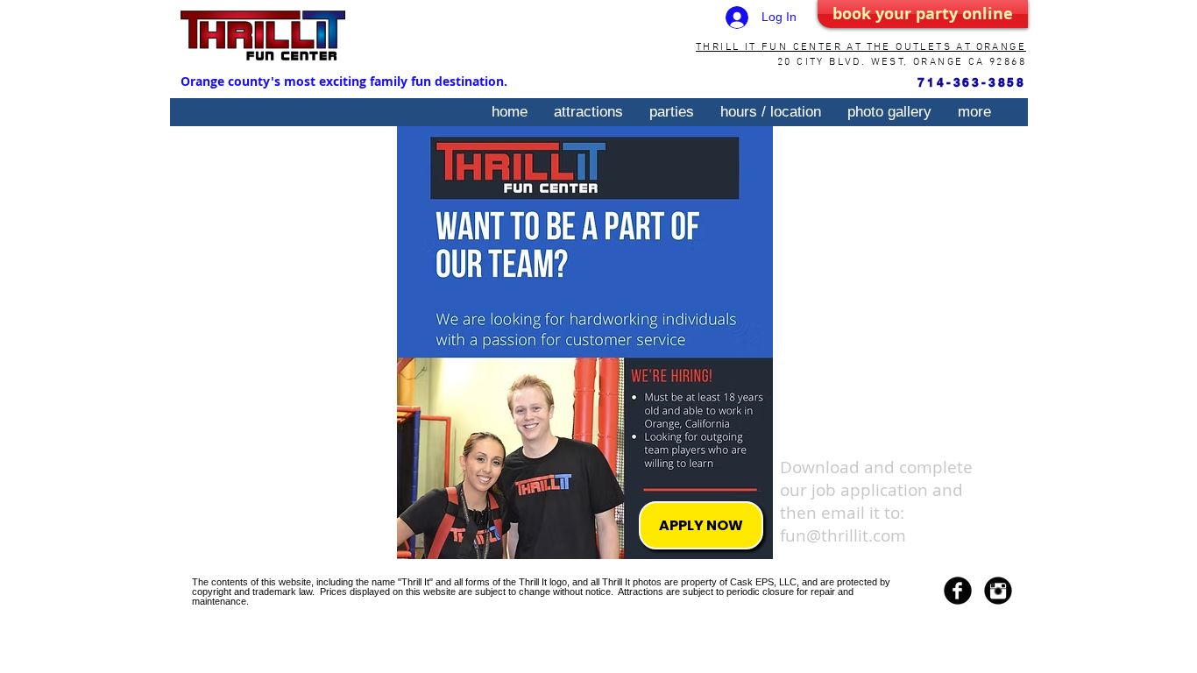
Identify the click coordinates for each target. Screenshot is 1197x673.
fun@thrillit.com (843, 535)
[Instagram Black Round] (998, 591)
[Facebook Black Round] (958, 591)
